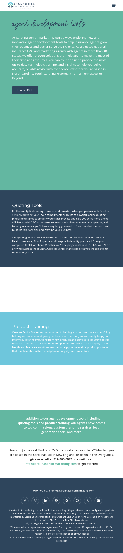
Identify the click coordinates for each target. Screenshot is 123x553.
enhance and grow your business (46, 336)
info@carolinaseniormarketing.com (50, 464)
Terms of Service (87, 537)
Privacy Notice (69, 537)
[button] (114, 5)
